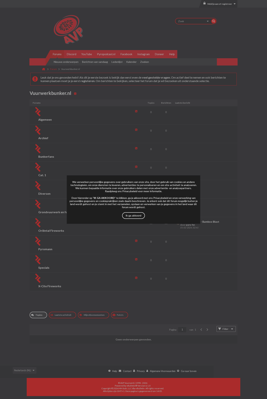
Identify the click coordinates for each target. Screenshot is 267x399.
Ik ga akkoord (133, 215)
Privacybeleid (129, 191)
